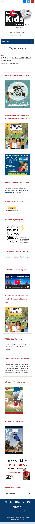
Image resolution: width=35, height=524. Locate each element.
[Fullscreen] (28, 287)
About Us (11, 511)
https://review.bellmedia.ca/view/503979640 (17, 257)
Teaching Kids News (17, 504)
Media (24, 511)
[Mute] (25, 287)
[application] (17, 281)
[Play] (7, 287)
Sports (3, 55)
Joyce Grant (15, 63)
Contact (18, 511)
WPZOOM (21, 519)
